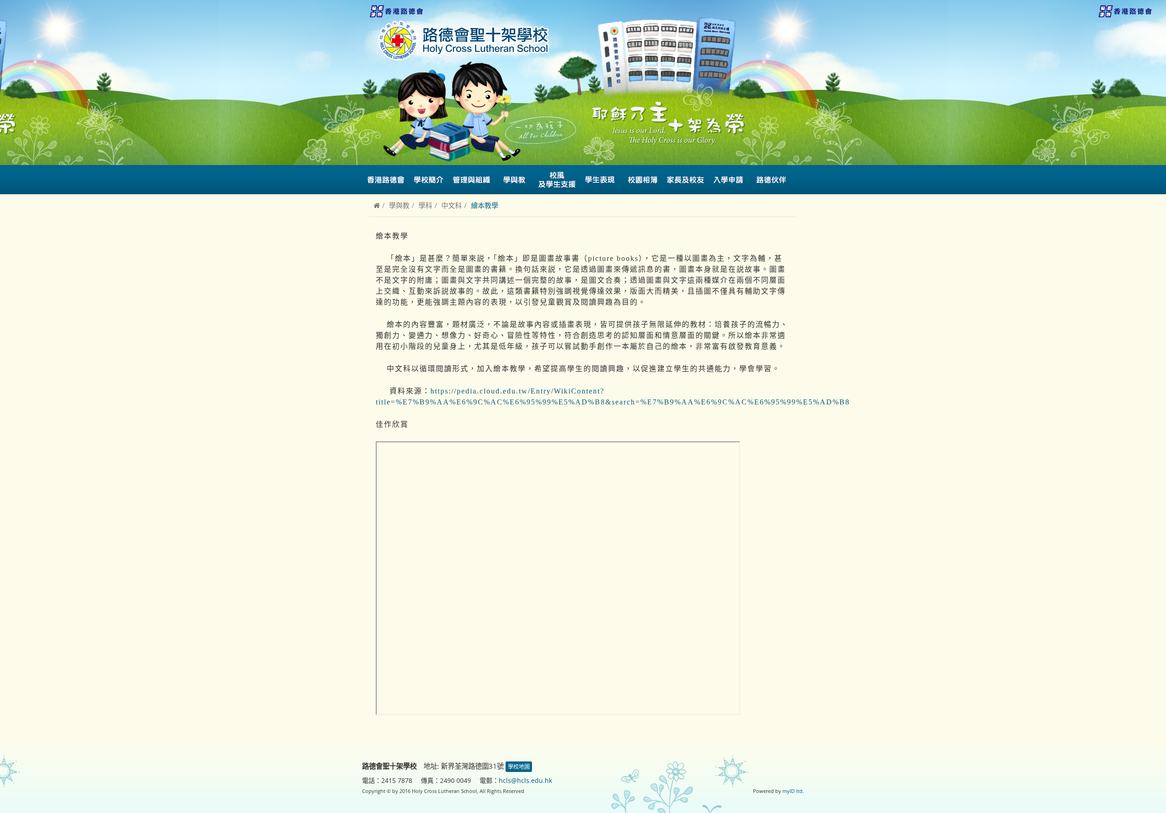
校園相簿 (642, 179)
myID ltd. (793, 790)
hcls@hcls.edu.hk (525, 780)
